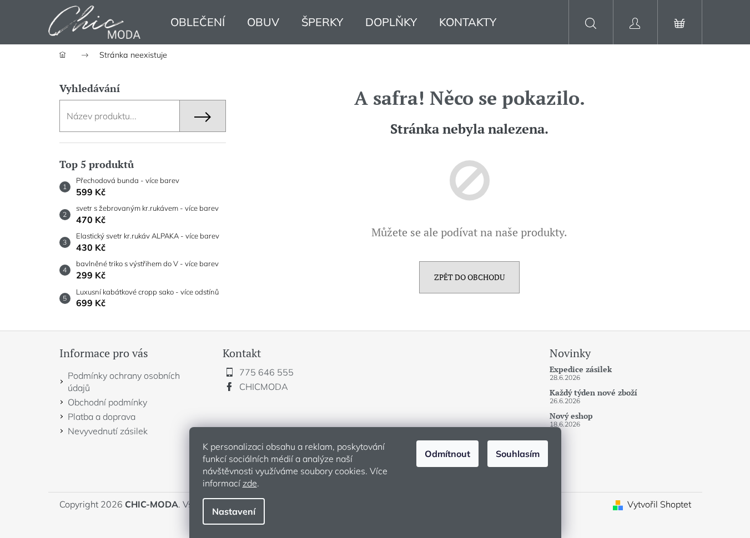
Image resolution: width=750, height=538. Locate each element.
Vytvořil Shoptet (659, 504)
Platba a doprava (101, 416)
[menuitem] (197, 22)
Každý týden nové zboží (593, 392)
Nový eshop (571, 416)
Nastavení (233, 511)
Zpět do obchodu (469, 277)
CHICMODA (263, 386)
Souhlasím (518, 453)
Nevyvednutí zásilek (108, 431)
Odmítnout (447, 453)
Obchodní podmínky (107, 402)
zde (250, 483)
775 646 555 (266, 372)
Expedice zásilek (581, 369)
